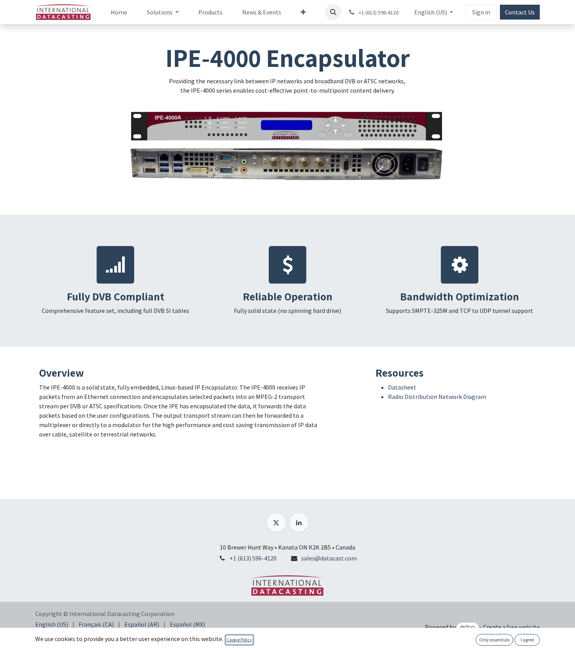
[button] (333, 12)
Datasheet (402, 387)
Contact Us (520, 12)
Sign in (481, 12)
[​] (276, 522)
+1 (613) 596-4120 (253, 558)
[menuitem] (119, 12)
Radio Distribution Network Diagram (437, 397)
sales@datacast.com (329, 558)
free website (523, 627)
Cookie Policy (239, 640)
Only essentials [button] (494, 640)
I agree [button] (527, 640)
